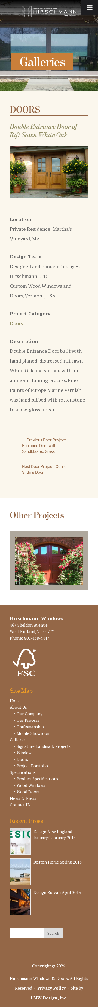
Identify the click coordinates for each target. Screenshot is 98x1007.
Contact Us (20, 804)
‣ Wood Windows (29, 785)
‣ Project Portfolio (31, 765)
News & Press (23, 798)
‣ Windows (23, 752)
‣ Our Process (26, 720)
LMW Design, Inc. (49, 997)
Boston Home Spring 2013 (57, 862)
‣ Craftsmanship (29, 726)
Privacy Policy (51, 988)
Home (15, 700)
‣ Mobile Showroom (32, 733)
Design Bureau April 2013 (57, 892)
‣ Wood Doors (27, 791)
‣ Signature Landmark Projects (42, 746)
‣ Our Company (28, 713)
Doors (16, 323)
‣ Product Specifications (36, 778)
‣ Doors (21, 759)
